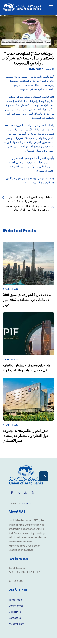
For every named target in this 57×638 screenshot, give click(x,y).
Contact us (15, 617)
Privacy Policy (16, 624)
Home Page (15, 599)
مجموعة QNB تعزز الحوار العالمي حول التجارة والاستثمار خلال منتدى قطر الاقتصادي (26, 435)
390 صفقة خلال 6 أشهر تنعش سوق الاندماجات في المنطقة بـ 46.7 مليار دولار (27, 300)
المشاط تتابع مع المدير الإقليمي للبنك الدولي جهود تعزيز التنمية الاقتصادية (31, 199)
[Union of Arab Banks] (22, 9)
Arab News (10, 289)
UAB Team (27, 503)
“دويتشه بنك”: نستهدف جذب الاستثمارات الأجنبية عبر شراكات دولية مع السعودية (28, 58)
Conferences (16, 605)
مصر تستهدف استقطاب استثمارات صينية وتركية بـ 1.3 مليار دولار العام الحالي (27, 207)
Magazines (15, 611)
